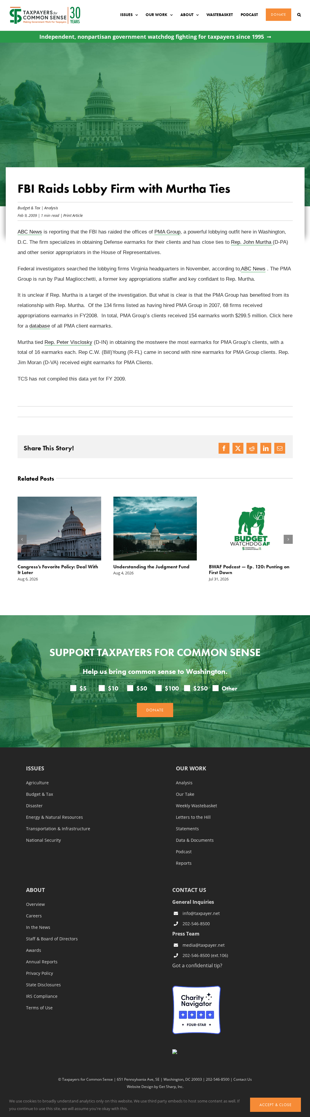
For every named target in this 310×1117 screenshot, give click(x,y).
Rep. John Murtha (252, 242)
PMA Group (167, 232)
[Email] (280, 448)
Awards (33, 950)
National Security (43, 840)
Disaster (34, 805)
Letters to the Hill (193, 817)
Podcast (184, 851)
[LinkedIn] (266, 448)
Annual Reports (42, 961)
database (39, 326)
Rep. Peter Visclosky (68, 342)
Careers (34, 915)
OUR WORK (191, 768)
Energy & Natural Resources (54, 817)
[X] (238, 448)
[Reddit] (252, 448)
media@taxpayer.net (204, 945)
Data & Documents (195, 840)
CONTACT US (189, 889)
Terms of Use (39, 1007)
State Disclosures (43, 984)
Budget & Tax (29, 207)
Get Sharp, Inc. (171, 1086)
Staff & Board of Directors (52, 938)
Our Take (185, 794)
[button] (299, 14)
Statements (187, 828)
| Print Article (71, 215)
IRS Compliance (42, 996)
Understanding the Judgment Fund (151, 567)
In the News (38, 927)
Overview (35, 904)
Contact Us (242, 1079)
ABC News (30, 232)
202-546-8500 (196, 923)
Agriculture (37, 782)
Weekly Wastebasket (196, 805)
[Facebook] (224, 448)
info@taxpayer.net (201, 913)
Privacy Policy (39, 973)
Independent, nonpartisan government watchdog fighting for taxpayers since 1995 (151, 36)
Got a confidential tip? (197, 965)
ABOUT (35, 890)
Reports (184, 863)
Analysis (51, 207)
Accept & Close (275, 1104)
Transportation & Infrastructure (58, 828)
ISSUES (35, 768)
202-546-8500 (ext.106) (205, 955)
